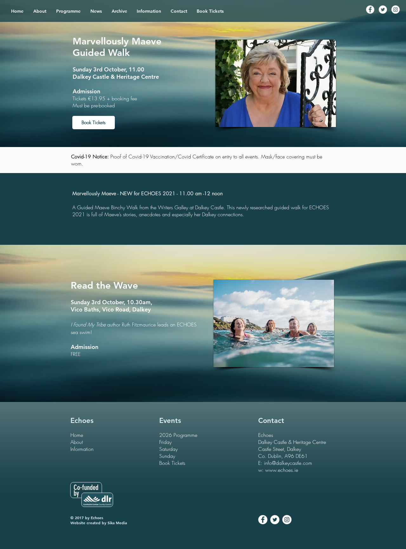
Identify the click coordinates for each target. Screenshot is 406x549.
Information (82, 448)
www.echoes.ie (281, 469)
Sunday (167, 455)
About (76, 442)
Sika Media (117, 522)
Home (76, 435)
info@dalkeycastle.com (288, 462)
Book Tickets (172, 462)
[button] (68, 11)
